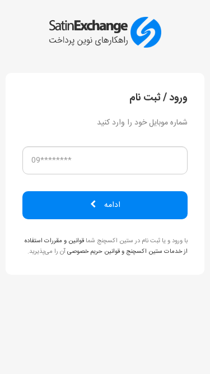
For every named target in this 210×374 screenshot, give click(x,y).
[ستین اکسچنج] (105, 32)
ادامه (112, 205)
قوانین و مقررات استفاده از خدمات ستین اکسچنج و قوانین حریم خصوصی (106, 246)
